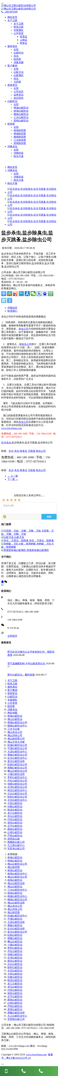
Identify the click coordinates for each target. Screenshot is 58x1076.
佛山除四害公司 (16, 738)
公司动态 (19, 91)
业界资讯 (19, 94)
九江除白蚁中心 (16, 845)
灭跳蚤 (31, 451)
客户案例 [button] (12, 65)
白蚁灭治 (19, 72)
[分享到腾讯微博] (21, 293)
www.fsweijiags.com (11, 428)
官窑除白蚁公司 (16, 1019)
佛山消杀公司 (14, 735)
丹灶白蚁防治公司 (17, 780)
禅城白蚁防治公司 (17, 722)
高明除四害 (20, 143)
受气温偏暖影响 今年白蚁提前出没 (26, 663)
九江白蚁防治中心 (17, 1016)
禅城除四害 (20, 133)
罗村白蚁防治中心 (17, 777)
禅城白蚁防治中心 (17, 896)
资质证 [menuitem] (23, 36)
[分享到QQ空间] (9, 293)
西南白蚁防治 (14, 829)
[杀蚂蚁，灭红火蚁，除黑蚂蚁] (19, 543)
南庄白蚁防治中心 (17, 790)
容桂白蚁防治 (14, 822)
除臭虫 (23, 451)
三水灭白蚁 (13, 729)
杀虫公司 (23, 328)
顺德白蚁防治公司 (17, 899)
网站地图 (12, 712)
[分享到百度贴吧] (39, 293)
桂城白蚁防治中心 (17, 915)
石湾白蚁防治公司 (17, 787)
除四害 (17, 59)
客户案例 (12, 690)
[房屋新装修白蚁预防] (14, 550)
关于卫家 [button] (12, 20)
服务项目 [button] (12, 46)
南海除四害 (20, 130)
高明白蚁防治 (21, 120)
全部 (16, 49)
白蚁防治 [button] (12, 101)
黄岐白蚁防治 (14, 925)
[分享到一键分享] (9, 300)
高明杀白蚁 (13, 839)
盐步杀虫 (6, 442)
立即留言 (12, 636)
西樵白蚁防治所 (16, 1012)
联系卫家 (19, 27)
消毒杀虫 (12, 170)
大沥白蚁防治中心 (17, 751)
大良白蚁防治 (14, 803)
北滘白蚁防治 (14, 970)
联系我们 (12, 311)
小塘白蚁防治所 (16, 774)
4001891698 (10, 11)
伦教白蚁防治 (14, 806)
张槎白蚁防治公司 (17, 784)
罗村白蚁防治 (14, 948)
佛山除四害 (13, 867)
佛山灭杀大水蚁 (16, 742)
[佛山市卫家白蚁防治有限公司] (29, 7)
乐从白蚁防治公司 (17, 793)
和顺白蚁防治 (14, 938)
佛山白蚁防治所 (16, 883)
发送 (49, 516)
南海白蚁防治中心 (17, 873)
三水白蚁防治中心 (17, 889)
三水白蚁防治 (21, 117)
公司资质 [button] (19, 33)
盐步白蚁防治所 (16, 928)
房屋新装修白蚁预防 (38, 550)
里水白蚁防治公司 (17, 932)
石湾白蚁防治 (14, 957)
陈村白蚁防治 (14, 967)
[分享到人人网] (27, 293)
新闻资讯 (12, 693)
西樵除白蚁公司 (16, 842)
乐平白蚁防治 (14, 826)
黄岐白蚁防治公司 (17, 754)
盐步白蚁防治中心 (17, 758)
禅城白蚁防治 (21, 107)
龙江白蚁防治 (14, 813)
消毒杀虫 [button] (12, 146)
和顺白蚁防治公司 (17, 767)
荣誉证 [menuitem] (23, 43)
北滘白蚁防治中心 (17, 800)
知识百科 (19, 98)
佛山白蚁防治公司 (17, 864)
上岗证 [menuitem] (23, 39)
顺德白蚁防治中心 (17, 725)
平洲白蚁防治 (14, 919)
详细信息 (12, 307)
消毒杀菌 (19, 62)
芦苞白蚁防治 (14, 835)
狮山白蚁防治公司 (17, 771)
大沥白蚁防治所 (16, 922)
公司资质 (12, 703)
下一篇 (12, 479)
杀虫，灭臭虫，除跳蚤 (41, 540)
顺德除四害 (20, 136)
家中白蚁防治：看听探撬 (21, 674)
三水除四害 (20, 140)
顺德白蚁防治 (21, 114)
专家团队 (19, 30)
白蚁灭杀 (19, 537)
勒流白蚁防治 (14, 809)
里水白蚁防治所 (16, 761)
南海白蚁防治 (21, 111)
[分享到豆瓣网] (50, 293)
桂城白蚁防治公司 (17, 745)
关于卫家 (19, 23)
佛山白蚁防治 (14, 719)
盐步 (11, 451)
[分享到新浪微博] (15, 293)
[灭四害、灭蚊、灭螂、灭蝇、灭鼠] (21, 530)
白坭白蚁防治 (14, 832)
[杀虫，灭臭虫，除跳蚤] (15, 540)
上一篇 (12, 476)
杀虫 (16, 56)
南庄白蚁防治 (14, 961)
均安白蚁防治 (14, 819)
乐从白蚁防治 (14, 964)
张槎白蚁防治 (14, 954)
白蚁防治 (19, 52)
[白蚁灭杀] (7, 537)
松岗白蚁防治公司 (17, 764)
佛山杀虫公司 (14, 732)
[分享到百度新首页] (44, 293)
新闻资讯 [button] (12, 85)
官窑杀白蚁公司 (16, 848)
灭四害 (17, 82)
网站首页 (12, 17)
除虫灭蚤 (19, 156)
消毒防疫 (19, 153)
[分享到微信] (33, 293)
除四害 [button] (11, 124)
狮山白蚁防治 (14, 941)
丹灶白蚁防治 (14, 951)
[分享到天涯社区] (3, 300)
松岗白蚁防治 (14, 935)
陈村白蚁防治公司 (17, 796)
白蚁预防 (19, 75)
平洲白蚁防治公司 (17, 748)
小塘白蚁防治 (14, 944)
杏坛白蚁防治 (14, 816)
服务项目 (12, 687)
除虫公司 (41, 451)
